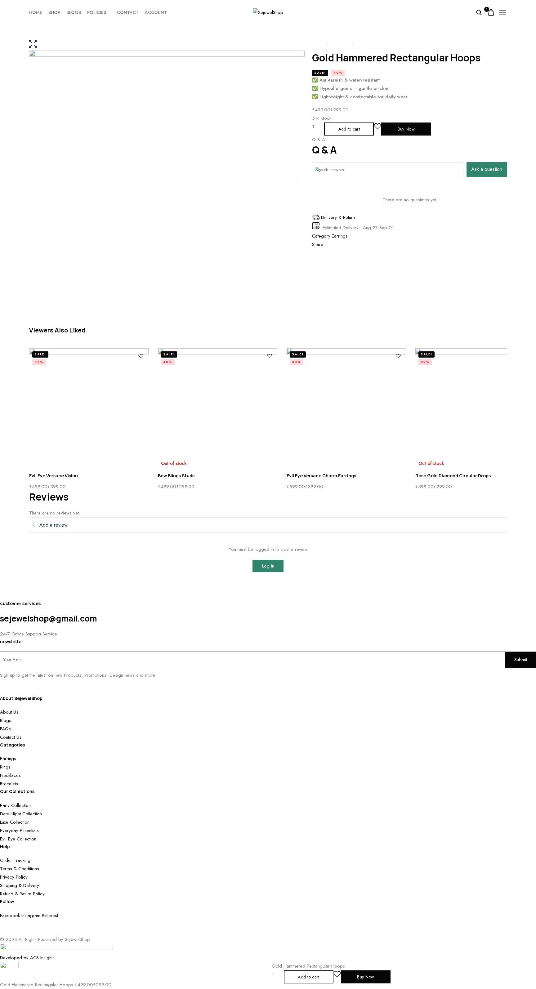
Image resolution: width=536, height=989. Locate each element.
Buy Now (406, 129)
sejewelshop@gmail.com (48, 618)
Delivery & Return (338, 217)
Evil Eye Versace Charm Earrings (321, 476)
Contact (128, 12)
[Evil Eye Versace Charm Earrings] (346, 408)
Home (35, 12)
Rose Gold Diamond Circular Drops (453, 476)
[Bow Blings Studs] (217, 408)
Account (156, 12)
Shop (54, 12)
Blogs (73, 12)
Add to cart (349, 129)
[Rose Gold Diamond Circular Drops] (475, 408)
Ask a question (486, 169)
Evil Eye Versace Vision (53, 476)
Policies (96, 12)
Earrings (340, 236)
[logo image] (268, 12)
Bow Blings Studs (176, 476)
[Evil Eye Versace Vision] (89, 408)
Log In (268, 566)
